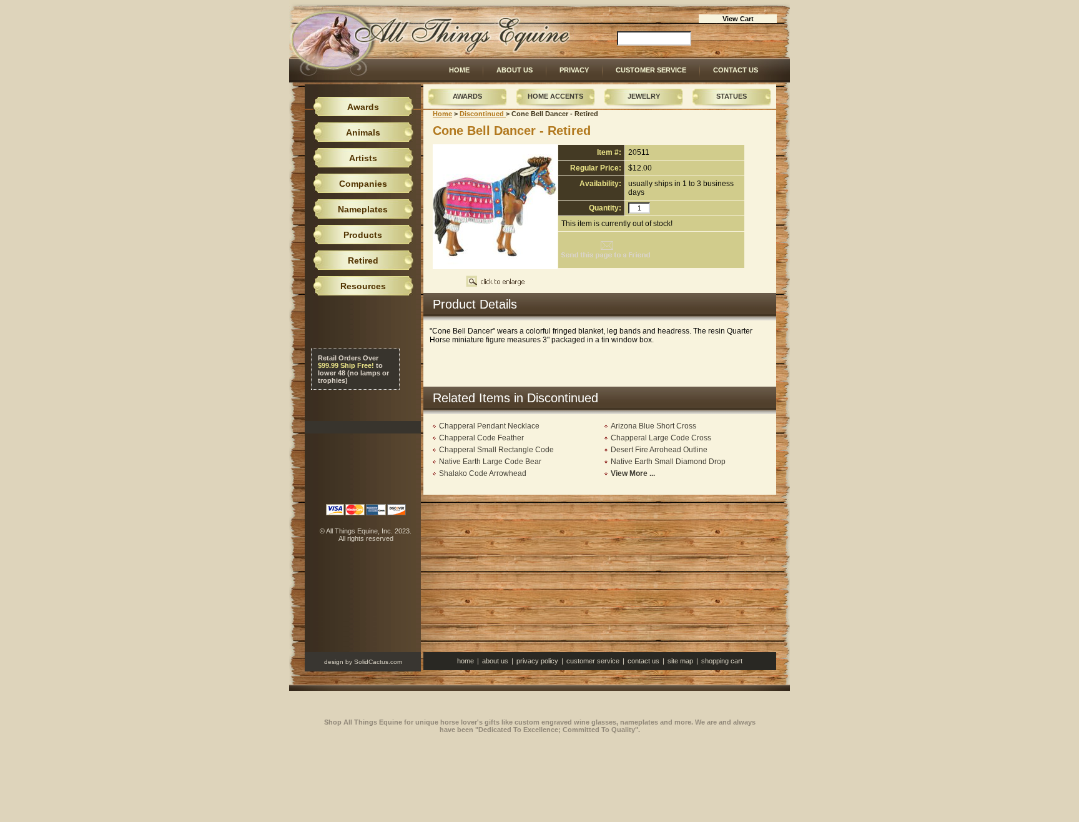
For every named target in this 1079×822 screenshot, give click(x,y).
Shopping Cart (721, 661)
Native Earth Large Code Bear (490, 461)
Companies (363, 184)
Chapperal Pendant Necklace (489, 426)
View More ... (633, 473)
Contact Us (735, 70)
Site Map (680, 661)
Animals (363, 132)
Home (459, 70)
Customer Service (651, 70)
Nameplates (363, 209)
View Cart (738, 18)
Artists (363, 158)
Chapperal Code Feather (481, 437)
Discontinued (483, 113)
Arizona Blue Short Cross (653, 426)
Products (362, 235)
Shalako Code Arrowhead (482, 473)
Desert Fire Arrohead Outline (659, 449)
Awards (467, 96)
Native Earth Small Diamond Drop (668, 461)
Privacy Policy (537, 661)
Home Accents (555, 96)
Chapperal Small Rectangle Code (496, 449)
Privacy (574, 70)
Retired (363, 260)
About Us (514, 70)
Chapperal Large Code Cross (661, 437)
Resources (363, 286)
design (333, 661)
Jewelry (644, 96)
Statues (731, 96)
